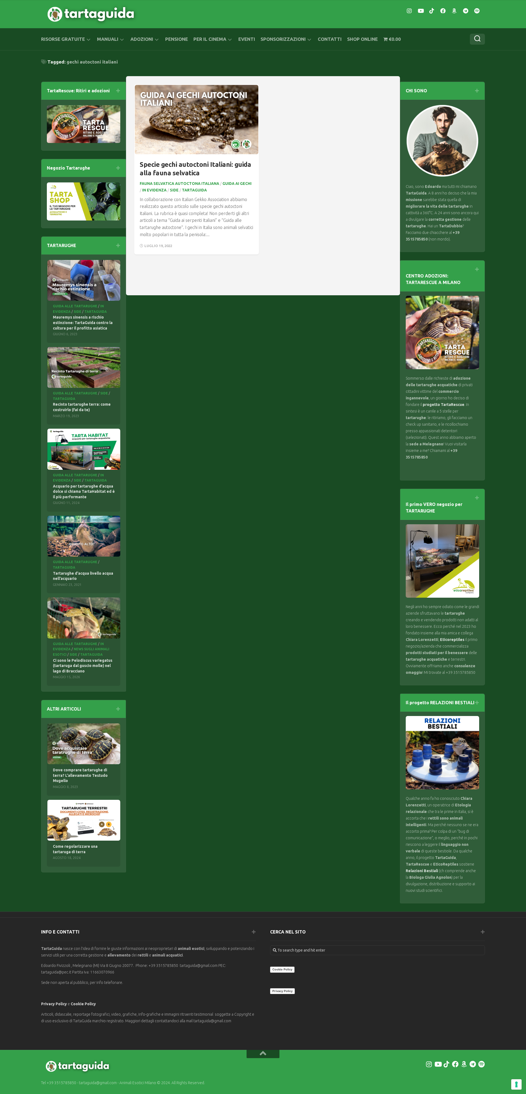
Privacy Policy (54, 1004)
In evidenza (154, 190)
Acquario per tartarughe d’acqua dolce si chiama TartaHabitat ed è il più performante (84, 491)
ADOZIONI (141, 39)
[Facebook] (443, 11)
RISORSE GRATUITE (63, 39)
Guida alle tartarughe (75, 306)
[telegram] (465, 11)
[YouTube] (420, 11)
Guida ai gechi (236, 183)
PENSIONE (176, 39)
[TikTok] (431, 11)
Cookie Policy (83, 1004)
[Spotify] (476, 11)
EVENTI (246, 39)
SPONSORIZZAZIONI (283, 39)
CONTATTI (330, 39)
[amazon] (454, 11)
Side (174, 190)
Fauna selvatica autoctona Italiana (179, 183)
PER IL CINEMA (209, 39)
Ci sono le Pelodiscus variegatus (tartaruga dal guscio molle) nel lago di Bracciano (82, 665)
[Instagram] (409, 11)
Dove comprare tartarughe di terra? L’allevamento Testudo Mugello (80, 775)
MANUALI (107, 39)
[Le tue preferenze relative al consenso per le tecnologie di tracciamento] (516, 1084)
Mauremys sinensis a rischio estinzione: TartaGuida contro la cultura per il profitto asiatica (83, 322)
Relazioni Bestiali (422, 871)
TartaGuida (194, 190)
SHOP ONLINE (362, 39)
